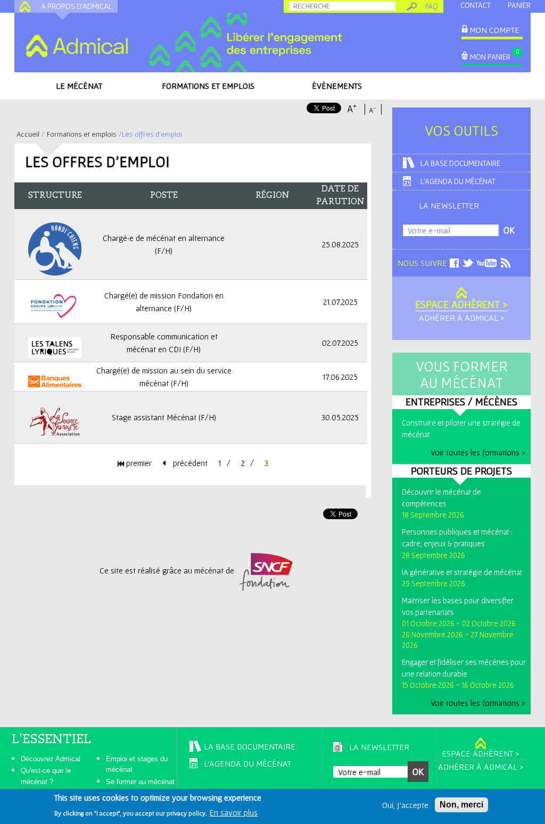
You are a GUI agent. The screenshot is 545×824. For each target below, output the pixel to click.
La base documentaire (460, 163)
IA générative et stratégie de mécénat (462, 572)
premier (138, 463)
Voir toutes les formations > (478, 452)
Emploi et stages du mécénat (137, 764)
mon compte (494, 30)
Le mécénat (79, 85)
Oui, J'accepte (405, 805)
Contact (475, 5)
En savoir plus (233, 812)
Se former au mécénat (140, 782)
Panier (519, 5)
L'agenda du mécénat (458, 181)
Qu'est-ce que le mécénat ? (46, 776)
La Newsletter (449, 205)
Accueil (27, 134)
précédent (189, 463)
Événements (337, 85)
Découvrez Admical (50, 759)
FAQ (431, 6)
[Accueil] (76, 45)
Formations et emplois (208, 85)
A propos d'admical (76, 6)
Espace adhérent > (461, 304)
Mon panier (490, 56)
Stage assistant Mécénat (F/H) (164, 417)
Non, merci (461, 804)
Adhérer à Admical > (461, 317)
